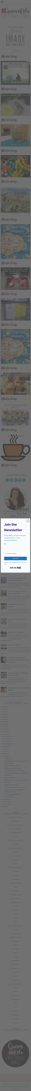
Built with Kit (15, 567)
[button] (15, 544)
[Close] (28, 520)
